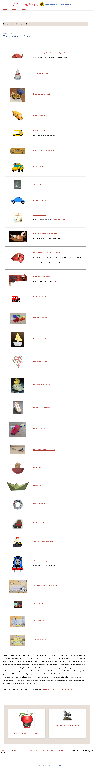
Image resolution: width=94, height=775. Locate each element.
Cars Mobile (37, 184)
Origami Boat (37, 486)
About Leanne (6, 751)
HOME (5, 9)
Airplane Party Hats (41, 74)
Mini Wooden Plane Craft (44, 449)
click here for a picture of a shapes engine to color (59, 689)
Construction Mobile (39, 215)
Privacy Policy (31, 751)
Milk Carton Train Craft (40, 429)
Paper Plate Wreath (39, 504)
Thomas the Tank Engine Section (43, 561)
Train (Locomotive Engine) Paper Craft (45, 586)
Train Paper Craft (38, 603)
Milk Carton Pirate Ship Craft (42, 385)
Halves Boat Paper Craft (40, 339)
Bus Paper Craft (38, 167)
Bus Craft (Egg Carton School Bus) (44, 150)
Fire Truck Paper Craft (40, 296)
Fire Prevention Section (58, 281)
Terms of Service (46, 751)
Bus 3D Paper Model (39, 115)
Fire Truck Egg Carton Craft (42, 276)
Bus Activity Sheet (39, 131)
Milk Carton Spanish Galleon (42, 407)
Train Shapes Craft (39, 620)
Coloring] (20, 24)
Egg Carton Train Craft (40, 317)
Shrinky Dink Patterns (39, 523)
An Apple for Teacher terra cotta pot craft (26, 733)
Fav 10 (14, 9)
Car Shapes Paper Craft (40, 200)
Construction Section (59, 219)
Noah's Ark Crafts (38, 467)
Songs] (29, 24)
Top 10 (24, 9)
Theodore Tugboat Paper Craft (43, 541)
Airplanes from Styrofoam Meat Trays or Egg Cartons (50, 53)
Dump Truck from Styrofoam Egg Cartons (46, 252)
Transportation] (9, 24)
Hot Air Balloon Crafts (40, 361)
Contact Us (18, 751)
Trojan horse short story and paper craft (67, 725)
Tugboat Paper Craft (39, 639)
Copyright (59, 751)
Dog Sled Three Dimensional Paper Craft (46, 234)
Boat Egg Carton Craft (42, 94)
